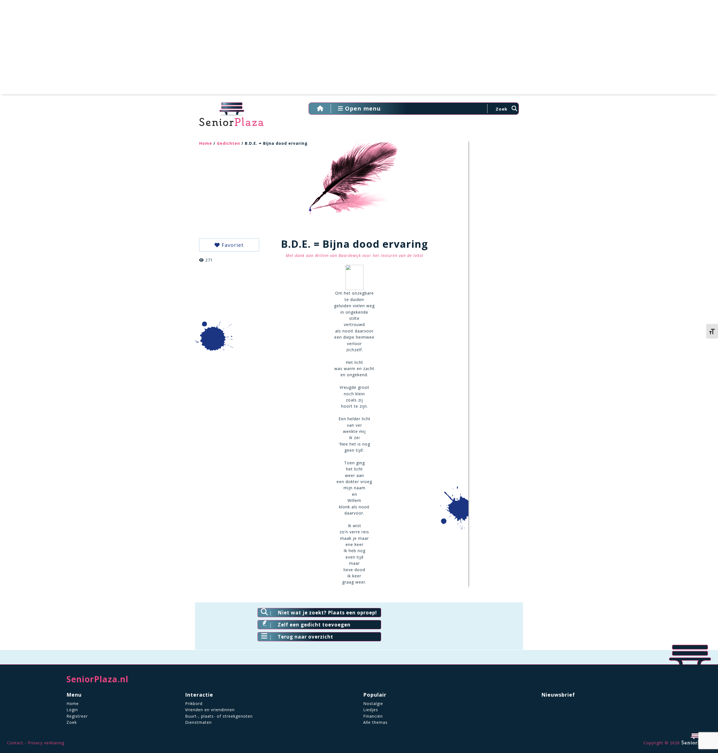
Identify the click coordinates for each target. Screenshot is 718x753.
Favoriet (232, 245)
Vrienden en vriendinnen (210, 709)
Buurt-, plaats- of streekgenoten (219, 716)
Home (205, 143)
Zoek (71, 722)
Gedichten (228, 143)
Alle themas (375, 722)
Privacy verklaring (46, 742)
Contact (15, 742)
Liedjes (370, 709)
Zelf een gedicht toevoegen (314, 624)
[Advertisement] (359, 50)
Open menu (362, 108)
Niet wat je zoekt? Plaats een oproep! (327, 612)
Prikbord (193, 703)
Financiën (373, 716)
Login (72, 709)
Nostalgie (373, 703)
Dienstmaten (198, 722)
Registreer (77, 716)
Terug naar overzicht (305, 636)
